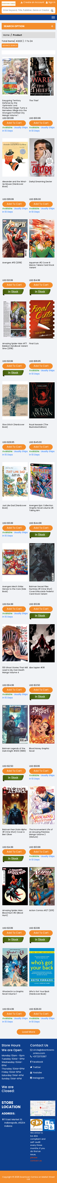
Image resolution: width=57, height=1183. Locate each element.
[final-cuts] (42, 320)
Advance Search (9, 45)
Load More (28, 1032)
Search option (14, 26)
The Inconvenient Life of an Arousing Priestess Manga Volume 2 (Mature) (41, 833)
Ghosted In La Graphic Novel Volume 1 (13, 992)
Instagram (38, 1077)
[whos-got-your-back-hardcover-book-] (42, 968)
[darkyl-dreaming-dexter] (42, 158)
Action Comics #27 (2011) (41, 910)
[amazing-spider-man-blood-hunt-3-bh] (15, 887)
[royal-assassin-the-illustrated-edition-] (42, 401)
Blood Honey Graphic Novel (39, 749)
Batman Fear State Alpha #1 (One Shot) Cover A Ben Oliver (14, 832)
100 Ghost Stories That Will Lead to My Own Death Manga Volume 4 (15, 670)
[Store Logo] (8, 3)
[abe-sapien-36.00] (42, 644)
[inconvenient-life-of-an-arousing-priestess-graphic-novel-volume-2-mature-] (42, 806)
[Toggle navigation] (53, 17)
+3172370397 (39, 1056)
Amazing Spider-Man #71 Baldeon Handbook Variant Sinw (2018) (15, 346)
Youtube (37, 1072)
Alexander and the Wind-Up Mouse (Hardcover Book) (14, 184)
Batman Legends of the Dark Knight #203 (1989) (14, 749)
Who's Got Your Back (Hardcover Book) (39, 992)
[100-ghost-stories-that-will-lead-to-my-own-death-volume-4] (15, 644)
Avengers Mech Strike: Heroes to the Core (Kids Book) (14, 589)
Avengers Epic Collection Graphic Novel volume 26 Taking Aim (41, 508)
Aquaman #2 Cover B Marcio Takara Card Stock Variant (41, 265)
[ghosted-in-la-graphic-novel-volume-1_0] (15, 968)
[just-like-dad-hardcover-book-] (15, 482)
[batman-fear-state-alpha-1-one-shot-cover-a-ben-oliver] (15, 806)
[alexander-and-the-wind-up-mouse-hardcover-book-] (15, 158)
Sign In (51, 2)
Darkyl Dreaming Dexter (40, 181)
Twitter (37, 1067)
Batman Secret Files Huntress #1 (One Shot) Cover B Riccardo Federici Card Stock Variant (41, 590)
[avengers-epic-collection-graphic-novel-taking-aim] (42, 482)
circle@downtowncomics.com (43, 1051)
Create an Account (33, 2)
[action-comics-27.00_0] (42, 887)
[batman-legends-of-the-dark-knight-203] (15, 725)
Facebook (37, 1061)
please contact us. (36, 1159)
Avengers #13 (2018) (12, 262)
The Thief (33, 100)
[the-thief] (42, 77)
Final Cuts (34, 343)
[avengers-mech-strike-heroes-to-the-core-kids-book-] (15, 563)
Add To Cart (14, 123)
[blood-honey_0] (42, 725)
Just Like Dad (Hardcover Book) (14, 506)
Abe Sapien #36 (37, 667)
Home (6, 35)
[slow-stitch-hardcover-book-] (15, 401)
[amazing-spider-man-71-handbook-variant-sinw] (15, 320)
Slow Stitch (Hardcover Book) (13, 425)
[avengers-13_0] (15, 239)
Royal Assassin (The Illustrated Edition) (38, 425)
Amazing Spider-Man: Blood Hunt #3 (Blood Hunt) (12, 913)
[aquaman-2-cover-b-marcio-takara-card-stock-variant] (42, 239)
